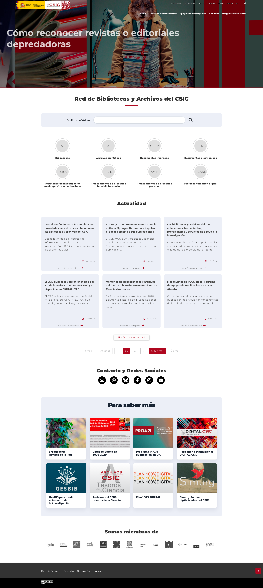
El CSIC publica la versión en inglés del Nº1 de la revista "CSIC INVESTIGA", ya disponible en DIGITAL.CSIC (69, 285)
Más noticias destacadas (73, 61)
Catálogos (176, 3)
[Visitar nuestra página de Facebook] (137, 380)
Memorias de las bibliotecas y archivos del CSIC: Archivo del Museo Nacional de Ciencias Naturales (131, 285)
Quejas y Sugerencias (89, 571)
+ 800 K (200, 146)
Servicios (214, 13)
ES (237, 3)
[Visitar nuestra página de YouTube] (161, 380)
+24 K (154, 171)
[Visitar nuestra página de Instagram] (149, 380)
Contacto (69, 571)
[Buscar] (245, 3)
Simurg (201, 3)
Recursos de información (163, 13)
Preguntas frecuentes (234, 13)
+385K (62, 171)
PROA (220, 3)
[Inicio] (65, 5)
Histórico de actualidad (131, 337)
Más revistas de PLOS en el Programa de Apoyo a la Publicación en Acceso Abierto (191, 285)
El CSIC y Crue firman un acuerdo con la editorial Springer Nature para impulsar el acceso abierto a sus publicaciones (131, 228)
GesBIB (211, 3)
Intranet (229, 3)
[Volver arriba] (258, 571)
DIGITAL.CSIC (190, 3)
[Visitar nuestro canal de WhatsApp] (114, 380)
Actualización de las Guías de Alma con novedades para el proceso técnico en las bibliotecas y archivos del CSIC (69, 228)
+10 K (108, 171)
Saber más (42, 61)
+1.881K (154, 146)
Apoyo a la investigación (193, 13)
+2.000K (200, 171)
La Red (142, 13)
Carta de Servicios (50, 571)
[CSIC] (38, 5)
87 (135, 351)
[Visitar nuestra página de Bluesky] (125, 380)
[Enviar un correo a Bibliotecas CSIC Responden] (102, 380)
